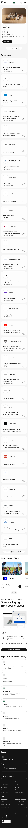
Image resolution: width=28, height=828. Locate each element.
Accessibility (4, 799)
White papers (4, 790)
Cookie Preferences (20, 801)
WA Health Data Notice (21, 807)
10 (18, 551)
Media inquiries (19, 792)
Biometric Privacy (5, 807)
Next (21, 551)
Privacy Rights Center (20, 799)
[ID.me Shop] (4, 2)
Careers (17, 784)
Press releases (4, 792)
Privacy (3, 801)
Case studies (4, 784)
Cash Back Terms (19, 804)
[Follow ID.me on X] (2, 816)
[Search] (21, 2)
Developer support (20, 790)
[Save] (19, 564)
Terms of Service (5, 804)
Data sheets (4, 787)
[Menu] (25, 2)
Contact (17, 787)
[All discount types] (14, 2)
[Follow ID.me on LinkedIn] (6, 816)
